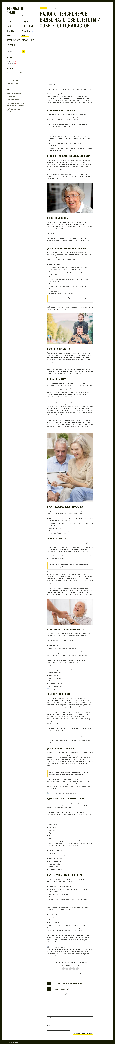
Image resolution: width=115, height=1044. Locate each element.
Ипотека (10, 30)
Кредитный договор (11, 96)
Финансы (11, 35)
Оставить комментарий (75, 983)
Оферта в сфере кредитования (14, 93)
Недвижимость (14, 40)
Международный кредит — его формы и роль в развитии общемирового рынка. (14, 109)
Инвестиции (28, 25)
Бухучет (25, 21)
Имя (49, 1017)
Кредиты (26, 30)
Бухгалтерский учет (21, 72)
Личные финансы (11, 80)
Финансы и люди (15, 10)
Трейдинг (11, 44)
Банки (9, 21)
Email (49, 1025)
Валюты (10, 25)
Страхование (28, 40)
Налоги (25, 35)
